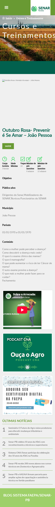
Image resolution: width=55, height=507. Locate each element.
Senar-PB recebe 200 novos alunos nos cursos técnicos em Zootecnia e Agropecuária (29, 465)
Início (9, 18)
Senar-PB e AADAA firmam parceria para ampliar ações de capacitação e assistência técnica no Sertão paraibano (28, 477)
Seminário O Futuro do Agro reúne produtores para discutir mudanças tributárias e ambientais (30, 430)
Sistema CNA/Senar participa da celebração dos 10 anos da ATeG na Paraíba (29, 454)
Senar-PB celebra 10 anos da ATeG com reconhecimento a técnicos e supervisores (28, 443)
